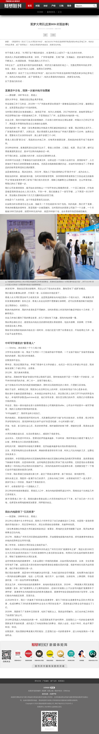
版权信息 (45, 694)
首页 (30, 6)
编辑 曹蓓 (58, 28)
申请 (52, 688)
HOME (40, 12)
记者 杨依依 (50, 28)
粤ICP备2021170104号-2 (64, 703)
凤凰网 (44, 691)
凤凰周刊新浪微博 (34, 691)
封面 (38, 6)
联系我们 (61, 681)
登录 (69, 6)
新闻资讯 (51, 12)
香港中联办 (58, 691)
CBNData (66, 691)
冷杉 (45, 6)
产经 (53, 6)
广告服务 (46, 681)
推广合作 (53, 681)
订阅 (61, 6)
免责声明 (53, 694)
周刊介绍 (38, 681)
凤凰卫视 (50, 691)
